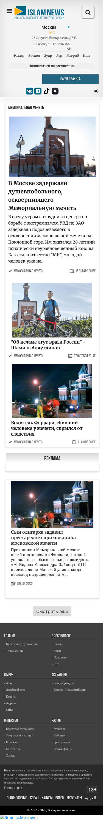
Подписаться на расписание (51, 66)
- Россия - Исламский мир (69, 689)
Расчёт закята (70, 79)
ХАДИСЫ (46, 798)
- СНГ (55, 664)
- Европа (10, 696)
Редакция (13, 787)
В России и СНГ (61, 636)
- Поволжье (59, 657)
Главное (9, 636)
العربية (90, 798)
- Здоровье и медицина (19, 735)
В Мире (8, 675)
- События (58, 735)
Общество (11, 721)
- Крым (56, 650)
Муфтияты (74, 798)
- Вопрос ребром (63, 683)
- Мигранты (12, 748)
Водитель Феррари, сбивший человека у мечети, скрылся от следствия (47, 428)
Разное (56, 721)
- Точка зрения (13, 650)
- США (8, 709)
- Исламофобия (62, 748)
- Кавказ (57, 644)
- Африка (10, 703)
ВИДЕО (59, 798)
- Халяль (9, 755)
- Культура (59, 728)
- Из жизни (11, 742)
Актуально (59, 675)
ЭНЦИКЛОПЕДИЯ (17, 798)
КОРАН (34, 798)
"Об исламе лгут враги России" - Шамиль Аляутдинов (48, 344)
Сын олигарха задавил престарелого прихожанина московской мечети (43, 537)
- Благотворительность (19, 728)
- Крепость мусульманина (21, 644)
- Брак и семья (61, 742)
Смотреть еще (52, 611)
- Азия (8, 683)
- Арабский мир (14, 689)
